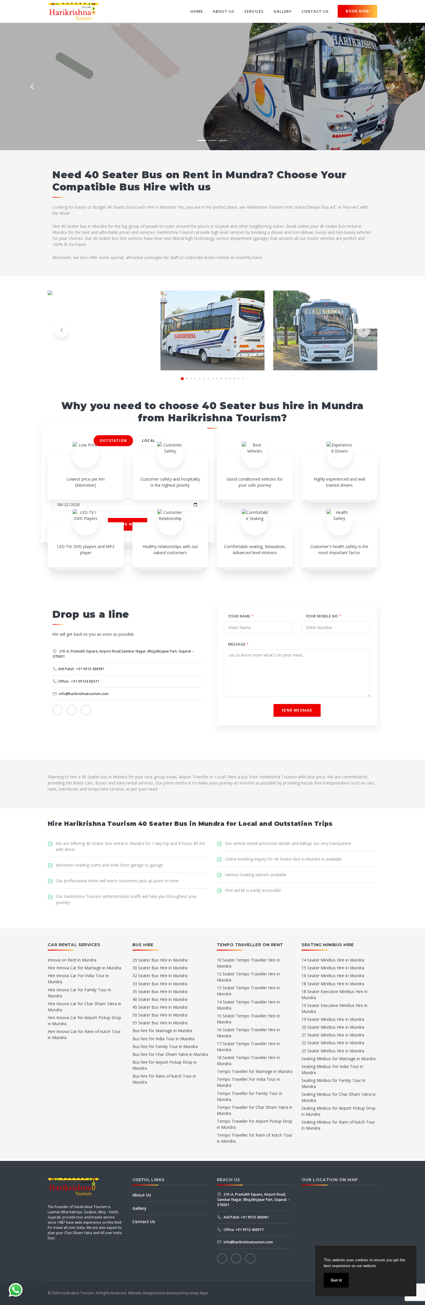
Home (197, 11)
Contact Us (315, 11)
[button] (32, 86)
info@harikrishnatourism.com (83, 693)
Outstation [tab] (113, 440)
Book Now (357, 11)
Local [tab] (148, 440)
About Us (223, 11)
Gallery (283, 11)
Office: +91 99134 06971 (78, 681)
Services (253, 11)
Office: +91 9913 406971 (243, 1229)
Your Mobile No (324, 616)
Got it (336, 1280)
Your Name (241, 616)
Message (238, 644)
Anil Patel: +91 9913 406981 (81, 668)
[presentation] (62, 330)
